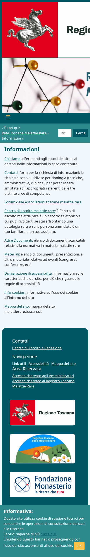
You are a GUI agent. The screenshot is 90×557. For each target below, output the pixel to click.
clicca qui (48, 534)
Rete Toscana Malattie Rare (24, 133)
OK (79, 546)
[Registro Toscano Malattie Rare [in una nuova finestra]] (42, 448)
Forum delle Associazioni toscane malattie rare (42, 202)
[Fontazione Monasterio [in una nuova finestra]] (42, 484)
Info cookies (14, 292)
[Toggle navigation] (8, 117)
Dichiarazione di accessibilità (28, 273)
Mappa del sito (16, 306)
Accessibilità (39, 363)
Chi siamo (12, 158)
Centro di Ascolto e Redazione (37, 348)
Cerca (80, 133)
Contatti (11, 172)
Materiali (11, 254)
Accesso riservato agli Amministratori (43, 375)
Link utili (19, 363)
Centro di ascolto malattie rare (29, 210)
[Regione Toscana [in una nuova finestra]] (42, 412)
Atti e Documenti (18, 240)
